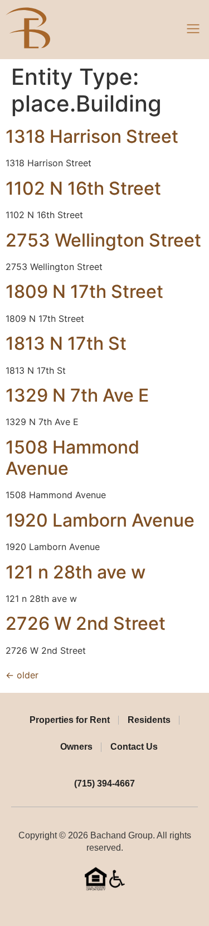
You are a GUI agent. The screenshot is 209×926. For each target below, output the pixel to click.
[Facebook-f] (95, 907)
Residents (149, 720)
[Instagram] (113, 907)
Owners (76, 746)
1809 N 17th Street (84, 291)
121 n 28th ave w (75, 572)
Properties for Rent (70, 720)
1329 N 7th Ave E (77, 395)
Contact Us (134, 746)
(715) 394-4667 (104, 783)
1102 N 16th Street (83, 188)
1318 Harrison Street (92, 136)
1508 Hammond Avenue (72, 457)
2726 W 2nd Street (86, 623)
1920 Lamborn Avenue (100, 520)
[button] (193, 29)
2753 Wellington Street (103, 240)
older (22, 675)
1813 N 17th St (66, 343)
